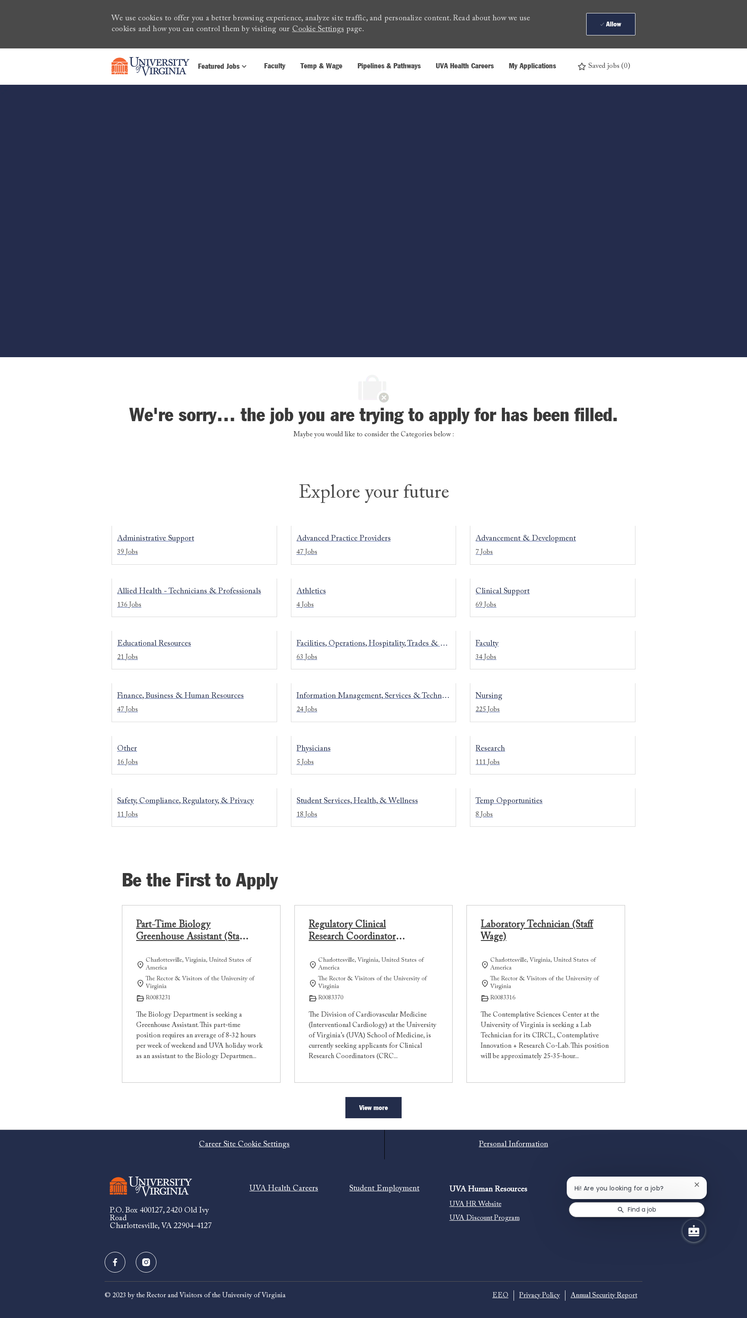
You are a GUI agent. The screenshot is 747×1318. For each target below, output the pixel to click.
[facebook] (115, 1262)
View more (373, 1108)
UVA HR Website (475, 1204)
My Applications (532, 66)
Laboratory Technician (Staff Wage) (537, 931)
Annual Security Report (604, 1295)
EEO (500, 1295)
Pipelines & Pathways (389, 66)
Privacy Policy (539, 1295)
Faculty (274, 66)
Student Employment (384, 1189)
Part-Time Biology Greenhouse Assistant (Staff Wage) (190, 931)
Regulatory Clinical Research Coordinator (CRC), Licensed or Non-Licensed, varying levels (359, 931)
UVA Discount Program (485, 1218)
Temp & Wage (321, 66)
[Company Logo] (150, 66)
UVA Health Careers (465, 66)
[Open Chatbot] (694, 1230)
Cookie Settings (318, 29)
